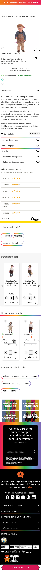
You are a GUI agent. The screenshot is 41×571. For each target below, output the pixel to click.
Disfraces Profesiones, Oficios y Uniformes (20, 376)
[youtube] (23, 497)
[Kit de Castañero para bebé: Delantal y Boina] (25, 321)
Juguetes (6, 236)
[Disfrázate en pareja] (30, 409)
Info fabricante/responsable (12, 162)
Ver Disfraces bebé (7, 63)
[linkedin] (33, 497)
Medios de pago (7, 145)
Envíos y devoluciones (10, 140)
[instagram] (12, 497)
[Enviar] (34, 451)
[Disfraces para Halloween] (30, 421)
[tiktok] (18, 497)
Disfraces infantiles (10, 391)
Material (4, 151)
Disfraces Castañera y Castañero (16, 383)
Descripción (6, 90)
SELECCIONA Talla (20, 567)
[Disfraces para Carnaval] (10, 421)
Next (38, 284)
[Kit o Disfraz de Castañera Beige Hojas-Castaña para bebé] (5, 321)
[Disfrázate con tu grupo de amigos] (10, 409)
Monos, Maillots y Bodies (13, 243)
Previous (1, 284)
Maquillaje (18, 236)
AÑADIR (11, 303)
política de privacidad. (11, 463)
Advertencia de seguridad (11, 156)
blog (30, 487)
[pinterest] (28, 497)
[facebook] (7, 497)
